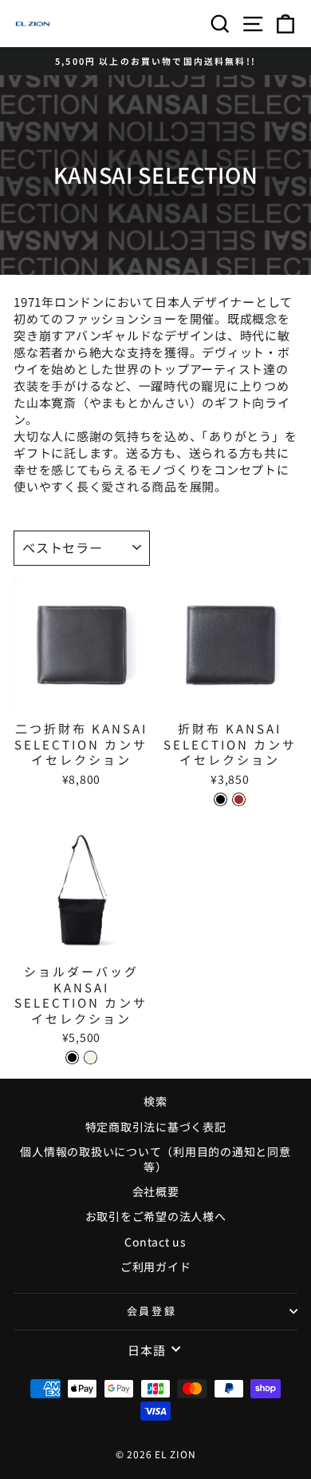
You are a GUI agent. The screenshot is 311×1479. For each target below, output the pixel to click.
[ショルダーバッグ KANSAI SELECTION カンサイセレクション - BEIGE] (90, 1058)
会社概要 (155, 1191)
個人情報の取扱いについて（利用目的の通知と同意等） (155, 1159)
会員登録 (151, 1310)
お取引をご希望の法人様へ (155, 1216)
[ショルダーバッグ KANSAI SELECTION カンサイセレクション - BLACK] (72, 1058)
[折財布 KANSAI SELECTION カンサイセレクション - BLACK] (220, 799)
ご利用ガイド (155, 1266)
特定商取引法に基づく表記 (155, 1127)
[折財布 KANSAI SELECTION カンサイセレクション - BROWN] (239, 799)
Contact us (155, 1242)
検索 (155, 1101)
